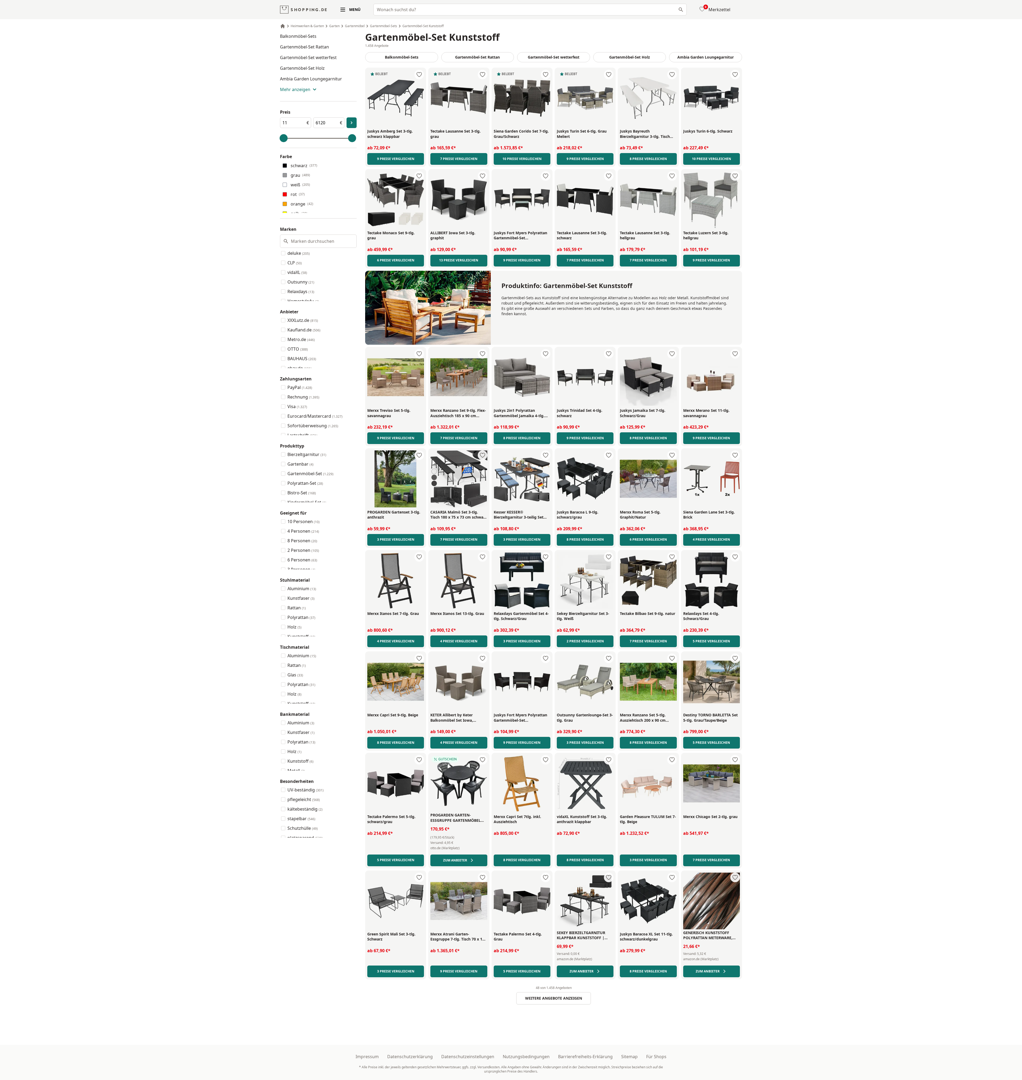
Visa (297, 406)
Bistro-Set (301, 493)
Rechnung (303, 397)
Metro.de (301, 339)
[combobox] (530, 9)
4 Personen (303, 531)
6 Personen (302, 560)
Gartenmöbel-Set (310, 474)
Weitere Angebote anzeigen (553, 998)
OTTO (297, 349)
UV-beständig (305, 790)
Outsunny (300, 282)
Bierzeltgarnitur (306, 454)
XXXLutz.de (302, 320)
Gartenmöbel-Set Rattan (304, 47)
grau (300, 175)
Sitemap (629, 1057)
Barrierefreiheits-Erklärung (585, 1057)
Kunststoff (300, 761)
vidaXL (297, 272)
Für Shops (656, 1057)
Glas (295, 675)
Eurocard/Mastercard (315, 416)
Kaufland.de (303, 330)
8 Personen (302, 541)
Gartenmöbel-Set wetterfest (308, 57)
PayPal (299, 387)
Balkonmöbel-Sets (298, 36)
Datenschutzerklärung (410, 1057)
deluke (298, 253)
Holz (294, 627)
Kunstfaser (301, 598)
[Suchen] (681, 9)
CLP (294, 263)
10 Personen (303, 521)
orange (302, 204)
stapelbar (301, 819)
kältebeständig (305, 809)
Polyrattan (301, 617)
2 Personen (303, 550)
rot (298, 194)
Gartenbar (300, 464)
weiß (300, 185)
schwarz (304, 166)
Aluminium (301, 589)
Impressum (367, 1057)
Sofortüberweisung (312, 426)
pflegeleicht (303, 799)
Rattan (296, 608)
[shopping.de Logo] (303, 10)
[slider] (284, 138)
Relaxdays (300, 291)
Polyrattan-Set (305, 483)
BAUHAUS (301, 359)
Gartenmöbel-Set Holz (302, 68)
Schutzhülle (302, 828)
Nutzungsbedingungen (526, 1057)
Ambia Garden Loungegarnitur (311, 79)
